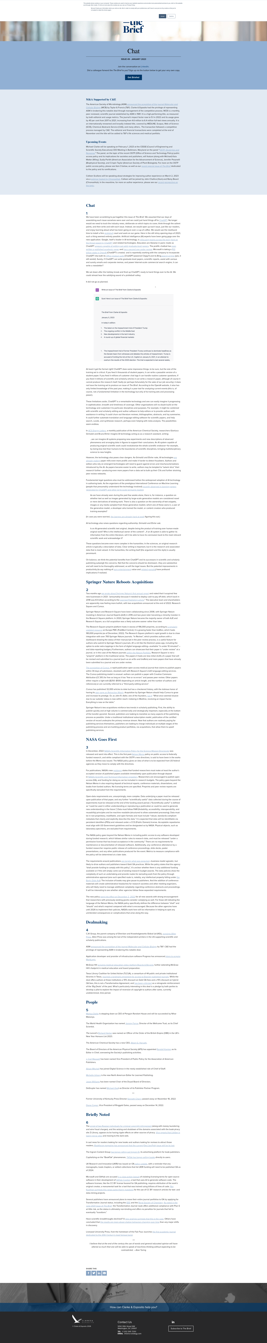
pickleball (108, 233)
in (99, 1273)
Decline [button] (171, 16)
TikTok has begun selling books (141, 1157)
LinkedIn (145, 66)
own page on (109, 692)
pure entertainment (122, 569)
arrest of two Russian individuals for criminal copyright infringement (121, 1126)
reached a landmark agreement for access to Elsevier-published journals (135, 977)
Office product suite (115, 256)
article (132, 600)
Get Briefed (133, 77)
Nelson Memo (138, 754)
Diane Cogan (92, 1105)
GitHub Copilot (123, 1180)
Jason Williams (93, 1082)
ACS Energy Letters (97, 430)
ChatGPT (163, 220)
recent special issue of (156, 166)
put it (149, 696)
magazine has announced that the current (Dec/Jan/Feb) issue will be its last (134, 1145)
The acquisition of (94, 668)
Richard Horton (105, 1033)
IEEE (128, 1202)
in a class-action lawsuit (129, 1177)
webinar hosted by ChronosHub (105, 179)
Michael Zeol (112, 1088)
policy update (140, 1164)
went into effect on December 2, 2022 (117, 897)
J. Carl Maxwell (93, 1059)
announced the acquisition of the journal (124, 946)
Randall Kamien (164, 1049)
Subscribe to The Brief (181, 1328)
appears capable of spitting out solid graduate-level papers (122, 246)
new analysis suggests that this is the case (144, 1219)
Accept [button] (162, 16)
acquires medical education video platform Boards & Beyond (125, 965)
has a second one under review (138, 249)
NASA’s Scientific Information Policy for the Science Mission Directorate (136, 751)
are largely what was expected (135, 861)
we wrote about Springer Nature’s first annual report (125, 593)
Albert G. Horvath (139, 1043)
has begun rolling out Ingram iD (125, 1152)
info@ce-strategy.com (132, 1333)
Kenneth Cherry (134, 1099)
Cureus (106, 668)
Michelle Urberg (93, 1075)
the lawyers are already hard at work (127, 516)
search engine (168, 256)
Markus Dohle (92, 1013)
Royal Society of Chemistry (150, 1202)
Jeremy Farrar (131, 1023)
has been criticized (143, 983)
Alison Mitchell (92, 1069)
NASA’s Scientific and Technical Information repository (112, 777)
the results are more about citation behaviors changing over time (129, 1222)
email (104, 1273)
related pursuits (148, 569)
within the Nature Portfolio (139, 652)
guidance (117, 770)
